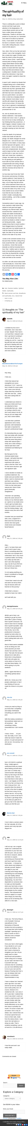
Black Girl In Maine (12, 1121)
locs (13, 296)
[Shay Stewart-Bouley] (7, 3)
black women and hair (11, 293)
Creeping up (8, 301)
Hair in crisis (8, 298)
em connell (10, 753)
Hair (6, 288)
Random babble (13, 288)
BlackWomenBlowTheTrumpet (12, 363)
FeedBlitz (19, 1118)
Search (5, 1082)
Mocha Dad (10, 813)
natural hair (18, 296)
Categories (6, 1096)
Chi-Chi (9, 697)
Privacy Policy (21, 1121)
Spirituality (10, 291)
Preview (5, 1118)
